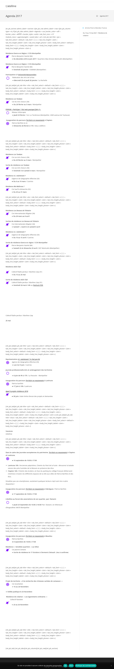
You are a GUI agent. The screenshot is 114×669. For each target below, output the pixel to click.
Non (71, 665)
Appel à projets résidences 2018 (17, 391)
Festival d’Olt (38, 285)
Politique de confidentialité (85, 665)
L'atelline (11, 6)
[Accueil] (97, 16)
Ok (65, 665)
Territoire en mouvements (35, 120)
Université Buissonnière (27, 75)
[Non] (111, 666)
